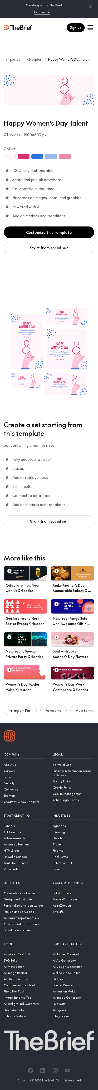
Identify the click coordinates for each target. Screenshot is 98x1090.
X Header (34, 59)
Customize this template (49, 232)
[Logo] (9, 736)
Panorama (53, 710)
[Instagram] (55, 1070)
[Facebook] (30, 1070)
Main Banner (85, 710)
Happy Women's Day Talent (69, 59)
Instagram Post (20, 710)
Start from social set (49, 247)
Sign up (76, 27)
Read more (42, 12)
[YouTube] (67, 1070)
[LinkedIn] (43, 1070)
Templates (12, 59)
